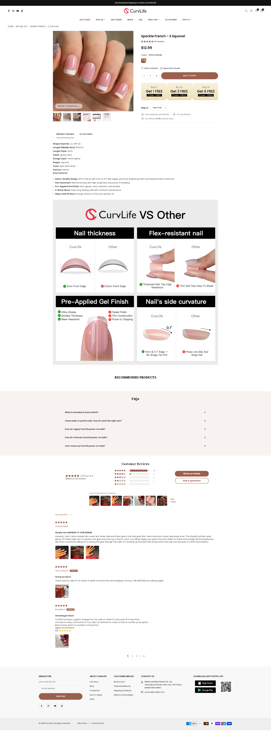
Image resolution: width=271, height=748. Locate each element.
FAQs (92, 699)
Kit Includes (86, 134)
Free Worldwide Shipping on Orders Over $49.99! (135, 3)
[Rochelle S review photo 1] (62, 641)
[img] (61, 522)
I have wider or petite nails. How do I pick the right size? (93, 420)
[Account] (251, 11)
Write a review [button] (191, 473)
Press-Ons (152, 19)
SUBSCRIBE (60, 696)
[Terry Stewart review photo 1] (62, 591)
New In (130, 19)
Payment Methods (122, 686)
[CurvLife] (136, 10)
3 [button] (136, 656)
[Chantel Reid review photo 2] (77, 552)
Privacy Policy (97, 723)
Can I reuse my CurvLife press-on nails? (85, 445)
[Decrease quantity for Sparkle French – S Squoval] (144, 75)
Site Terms (82, 723)
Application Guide (171, 68)
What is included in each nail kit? (82, 412)
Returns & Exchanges (123, 694)
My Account (119, 681)
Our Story (94, 681)
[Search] (246, 11)
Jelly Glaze (84, 19)
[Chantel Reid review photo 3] (92, 552)
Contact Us (95, 690)
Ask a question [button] (192, 480)
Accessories (171, 19)
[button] (126, 71)
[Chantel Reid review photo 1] (62, 552)
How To (186, 19)
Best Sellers (116, 19)
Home (10, 26)
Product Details (65, 134)
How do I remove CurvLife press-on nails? (86, 437)
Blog (92, 686)
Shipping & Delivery (123, 690)
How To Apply (96, 694)
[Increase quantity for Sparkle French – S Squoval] (156, 75)
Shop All (99, 19)
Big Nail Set (22, 26)
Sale (140, 19)
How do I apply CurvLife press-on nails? (85, 429)
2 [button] (132, 656)
